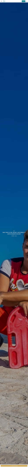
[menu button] (1, 1)
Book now (23, 1)
